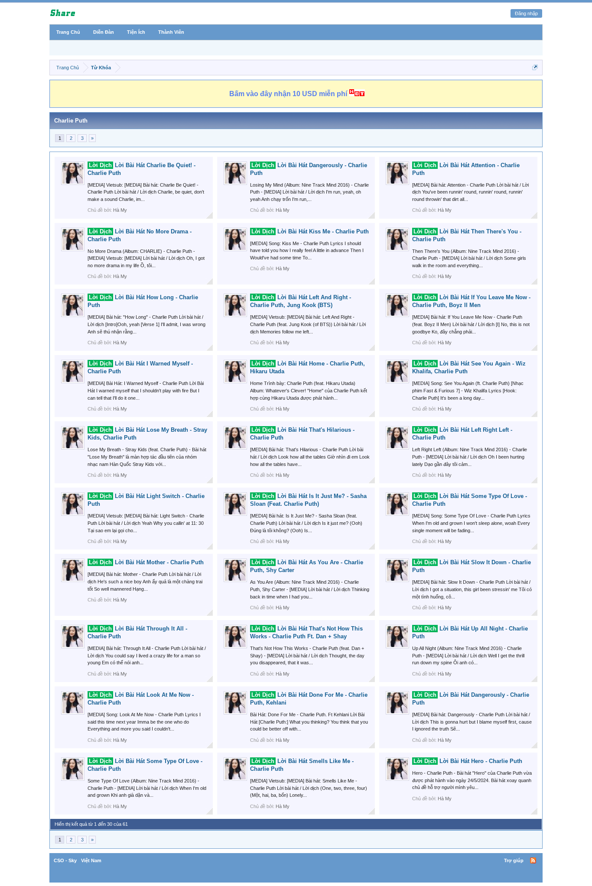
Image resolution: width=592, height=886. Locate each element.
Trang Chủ (68, 32)
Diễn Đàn (103, 32)
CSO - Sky (65, 860)
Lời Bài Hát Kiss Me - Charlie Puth (310, 231)
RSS (533, 860)
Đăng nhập (526, 13)
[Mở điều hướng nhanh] (535, 67)
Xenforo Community (296, 860)
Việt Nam (91, 860)
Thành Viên (171, 32)
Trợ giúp (514, 860)
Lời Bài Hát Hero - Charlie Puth (467, 761)
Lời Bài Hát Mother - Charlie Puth (146, 562)
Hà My (120, 210)
